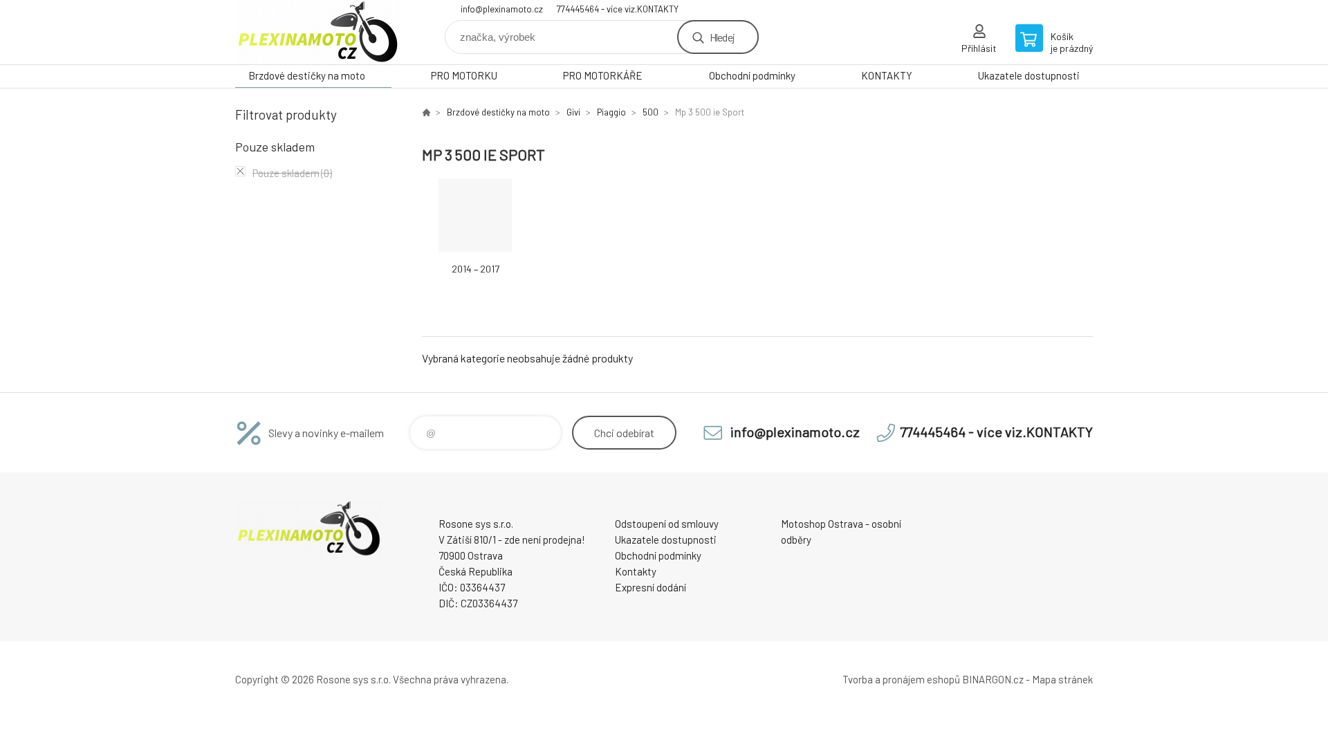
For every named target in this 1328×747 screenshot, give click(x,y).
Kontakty (635, 571)
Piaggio (611, 112)
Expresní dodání (650, 587)
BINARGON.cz (993, 679)
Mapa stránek (1062, 679)
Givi (573, 112)
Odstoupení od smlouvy (667, 523)
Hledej (722, 37)
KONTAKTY (886, 75)
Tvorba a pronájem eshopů (901, 679)
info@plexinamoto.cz (502, 9)
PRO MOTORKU (464, 75)
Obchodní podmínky (752, 75)
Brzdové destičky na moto (306, 75)
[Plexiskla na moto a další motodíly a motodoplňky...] (426, 112)
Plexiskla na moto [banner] (318, 32)
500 (650, 112)
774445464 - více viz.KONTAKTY (618, 9)
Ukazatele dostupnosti (1029, 75)
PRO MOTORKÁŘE (603, 75)
